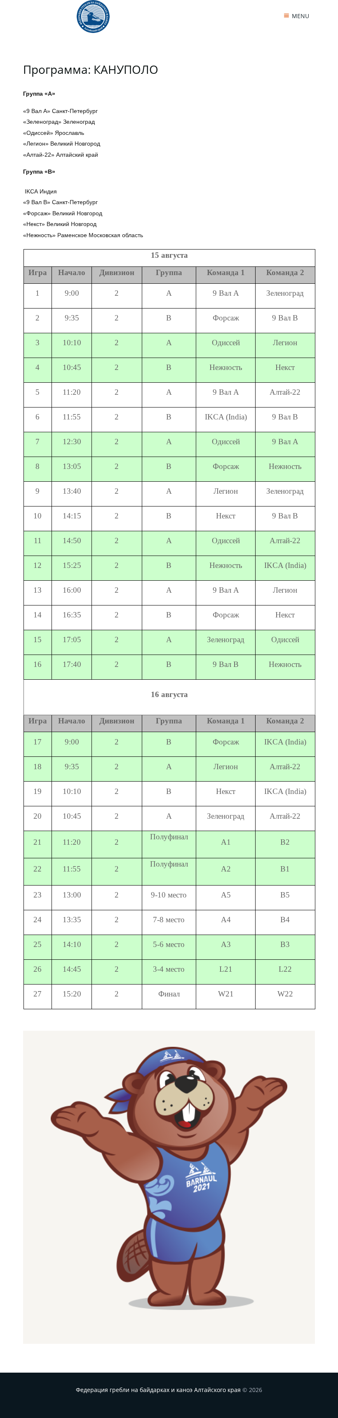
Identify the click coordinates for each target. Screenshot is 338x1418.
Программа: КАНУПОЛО (90, 69)
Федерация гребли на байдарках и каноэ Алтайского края (158, 1390)
